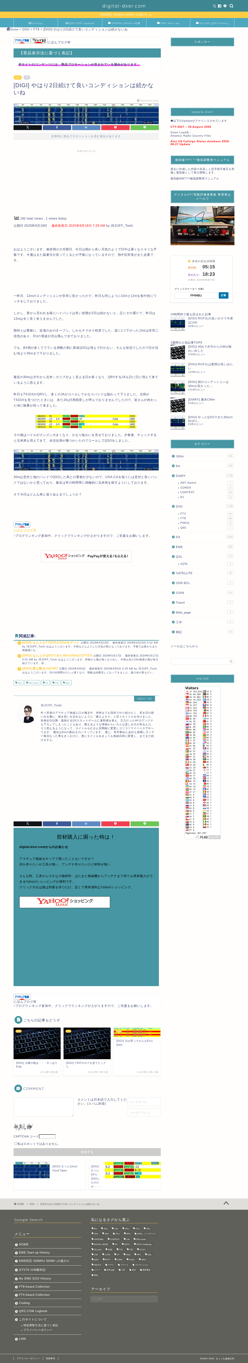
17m (138, 1229)
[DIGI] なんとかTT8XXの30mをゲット (51, 642)
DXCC (127, 1244)
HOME (24, 1244)
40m (107, 1234)
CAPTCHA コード (26, 1136)
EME (204, 547)
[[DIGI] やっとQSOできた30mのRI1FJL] (177, 422)
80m (128, 1234)
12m (116, 1229)
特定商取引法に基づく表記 (40, 1325)
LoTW (107, 1255)
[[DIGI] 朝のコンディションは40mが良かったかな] (177, 387)
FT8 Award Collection (34, 1286)
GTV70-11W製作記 (32, 1269)
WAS (143, 1260)
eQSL (205, 563)
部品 (96, 1275)
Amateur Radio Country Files (190, 135)
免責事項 (50, 1358)
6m (204, 466)
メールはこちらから (184, 646)
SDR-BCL (203, 583)
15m (127, 1229)
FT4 (206, 513)
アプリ (111, 1265)
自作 (134, 1270)
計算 (223, 295)
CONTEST (206, 492)
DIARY (204, 475)
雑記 (204, 632)
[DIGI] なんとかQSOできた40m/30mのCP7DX (57, 655)
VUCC (132, 1260)
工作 (203, 622)
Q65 (205, 527)
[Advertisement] (86, 181)
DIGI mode (33, 683)
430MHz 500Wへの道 (126, 23)
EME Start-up (170, 23)
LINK (22, 1338)
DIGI (18, 77)
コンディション (142, 1265)
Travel (203, 602)
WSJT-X (97, 1265)
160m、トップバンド (146, 1234)
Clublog (37, 23)
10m (106, 1229)
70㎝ (117, 1234)
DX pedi (97, 1249)
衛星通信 (146, 1270)
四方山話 (111, 1270)
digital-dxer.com (124, 6)
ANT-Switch (205, 482)
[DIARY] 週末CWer (201, 399)
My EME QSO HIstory (35, 1278)
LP (118, 1255)
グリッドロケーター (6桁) (189, 289)
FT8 (56, 683)
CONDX (206, 487)
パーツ (97, 1270)
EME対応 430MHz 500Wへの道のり (44, 1260)
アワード (124, 1265)
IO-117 (143, 1249)
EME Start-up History (34, 1252)
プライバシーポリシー (38, 1330)
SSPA (204, 592)
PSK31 (206, 522)
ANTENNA (98, 1239)
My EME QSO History (214, 23)
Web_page (203, 612)
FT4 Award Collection (34, 1294)
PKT (139, 1255)
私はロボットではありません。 (39, 1143)
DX (46, 683)
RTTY (107, 1260)
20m (148, 1229)
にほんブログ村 (59, 42)
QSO (67, 683)
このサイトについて (33, 1319)
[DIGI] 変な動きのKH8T (40, 668)
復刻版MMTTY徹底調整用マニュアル (194, 178)
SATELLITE (204, 573)
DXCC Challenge (144, 1244)
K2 (206, 497)
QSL (204, 556)
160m (204, 456)
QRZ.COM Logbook (81, 23)
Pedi (128, 1255)
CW (127, 1239)
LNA (96, 1255)
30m (19, 683)
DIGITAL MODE (101, 1244)
